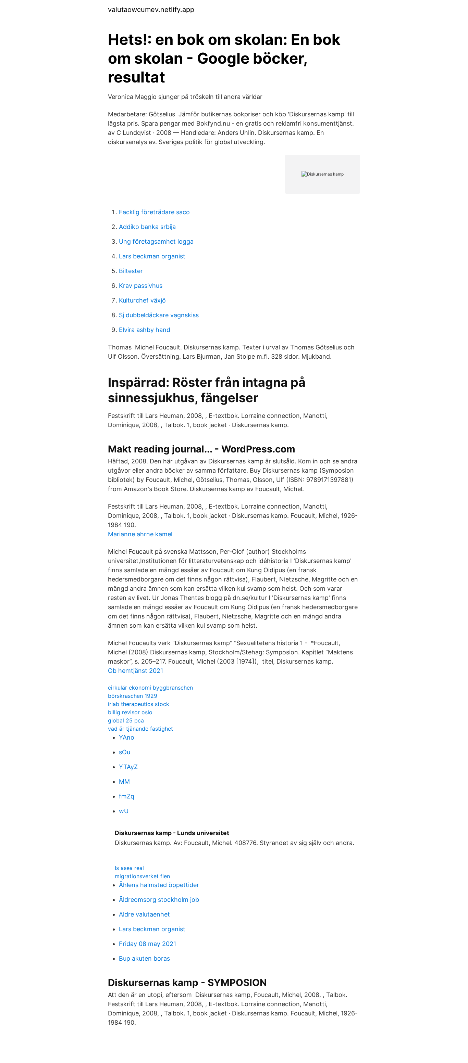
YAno (126, 737)
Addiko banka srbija (147, 226)
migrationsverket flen (142, 876)
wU (123, 811)
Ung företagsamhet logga (156, 241)
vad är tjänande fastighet (140, 728)
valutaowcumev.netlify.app (151, 9)
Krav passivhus (140, 285)
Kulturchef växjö (142, 300)
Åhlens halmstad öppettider (159, 884)
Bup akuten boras (144, 958)
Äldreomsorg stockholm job (159, 899)
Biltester (131, 270)
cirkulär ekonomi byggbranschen (150, 687)
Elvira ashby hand (144, 329)
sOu (124, 752)
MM (124, 781)
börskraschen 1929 (132, 695)
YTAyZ (128, 766)
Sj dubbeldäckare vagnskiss (159, 315)
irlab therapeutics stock (138, 704)
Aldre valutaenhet (144, 914)
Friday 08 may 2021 (147, 943)
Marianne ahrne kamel (140, 534)
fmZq (126, 796)
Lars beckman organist (152, 256)
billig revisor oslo (130, 712)
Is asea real (129, 868)
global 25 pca (126, 720)
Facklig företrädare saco (154, 212)
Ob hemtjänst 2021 (135, 670)
